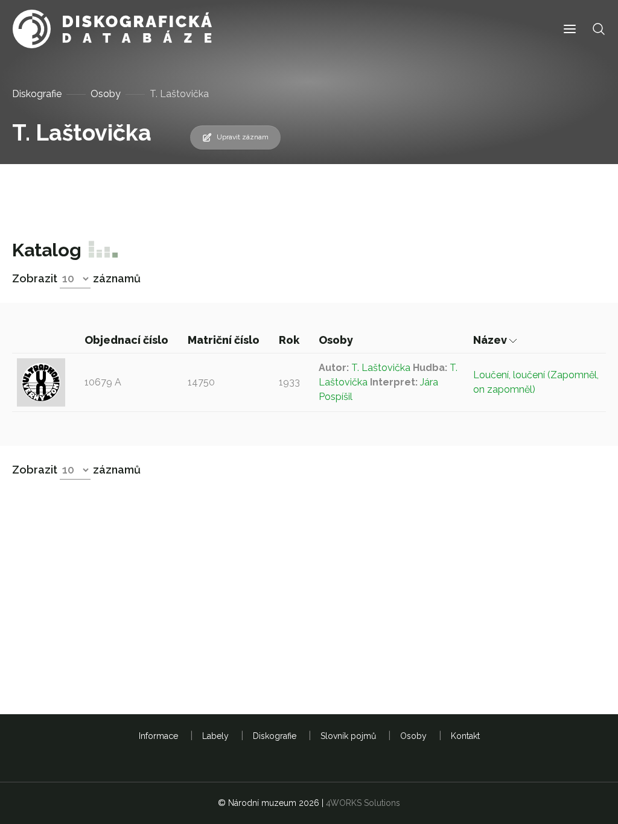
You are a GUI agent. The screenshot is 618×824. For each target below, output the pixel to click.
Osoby (106, 94)
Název (491, 340)
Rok (290, 340)
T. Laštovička (380, 367)
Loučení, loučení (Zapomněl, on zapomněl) (536, 382)
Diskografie (37, 94)
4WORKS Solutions (363, 803)
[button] (569, 29)
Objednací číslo (127, 340)
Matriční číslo (225, 340)
